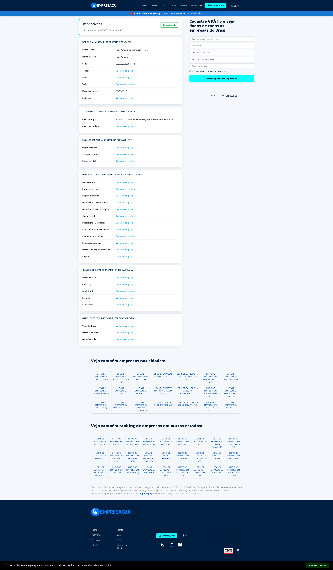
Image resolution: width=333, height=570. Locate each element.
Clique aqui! (231, 95)
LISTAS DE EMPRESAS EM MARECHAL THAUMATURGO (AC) (187, 391)
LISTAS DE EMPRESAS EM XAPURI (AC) (231, 405)
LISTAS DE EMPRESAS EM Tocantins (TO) (132, 470)
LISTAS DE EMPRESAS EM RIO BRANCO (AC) (141, 377)
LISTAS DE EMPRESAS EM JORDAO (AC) (101, 405)
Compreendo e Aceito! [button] (318, 565)
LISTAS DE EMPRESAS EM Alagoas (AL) (132, 441)
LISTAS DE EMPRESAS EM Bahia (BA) (182, 441)
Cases (119, 534)
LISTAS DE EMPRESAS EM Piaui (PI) (217, 456)
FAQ (119, 540)
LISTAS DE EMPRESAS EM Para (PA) (166, 456)
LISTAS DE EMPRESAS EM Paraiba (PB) (182, 456)
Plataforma (144, 5)
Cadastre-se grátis (124, 70)
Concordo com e (209, 71)
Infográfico (96, 545)
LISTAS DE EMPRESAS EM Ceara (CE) (200, 441)
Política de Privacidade (218, 71)
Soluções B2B (168, 5)
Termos (206, 71)
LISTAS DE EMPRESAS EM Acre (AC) (116, 441)
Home (94, 529)
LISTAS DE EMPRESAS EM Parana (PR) (217, 470)
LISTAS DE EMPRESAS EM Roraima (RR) (116, 470)
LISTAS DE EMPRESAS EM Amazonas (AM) (149, 441)
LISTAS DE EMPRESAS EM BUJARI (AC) (121, 391)
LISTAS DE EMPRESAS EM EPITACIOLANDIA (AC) (163, 391)
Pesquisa (96, 540)
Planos (155, 5)
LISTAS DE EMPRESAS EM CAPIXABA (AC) (141, 391)
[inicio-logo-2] (104, 5)
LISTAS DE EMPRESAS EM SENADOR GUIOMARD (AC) (187, 377)
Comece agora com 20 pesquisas (222, 78)
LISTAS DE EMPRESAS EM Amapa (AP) (166, 441)
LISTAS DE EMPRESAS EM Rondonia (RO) (233, 456)
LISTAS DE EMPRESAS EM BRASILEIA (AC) (101, 377)
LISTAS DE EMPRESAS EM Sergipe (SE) (149, 470)
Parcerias (183, 5)
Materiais (195, 5)
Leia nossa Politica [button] (102, 565)
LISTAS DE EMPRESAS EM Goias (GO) (100, 456)
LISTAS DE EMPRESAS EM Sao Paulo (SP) (100, 441)
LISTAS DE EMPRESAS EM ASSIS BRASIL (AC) (231, 377)
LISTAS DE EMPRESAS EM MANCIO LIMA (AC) (121, 405)
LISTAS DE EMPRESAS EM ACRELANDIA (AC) (101, 391)
